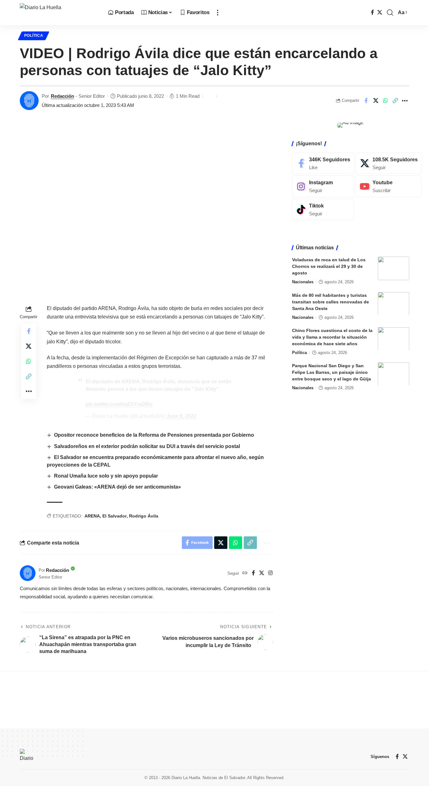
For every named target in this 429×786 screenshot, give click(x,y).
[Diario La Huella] (59, 12)
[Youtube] (388, 186)
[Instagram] (270, 573)
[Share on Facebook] (365, 101)
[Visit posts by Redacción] (29, 100)
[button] (217, 12)
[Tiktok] (323, 209)
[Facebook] (372, 12)
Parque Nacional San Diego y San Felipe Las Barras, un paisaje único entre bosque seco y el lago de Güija (331, 372)
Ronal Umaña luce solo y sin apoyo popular (106, 476)
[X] (380, 12)
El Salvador (114, 515)
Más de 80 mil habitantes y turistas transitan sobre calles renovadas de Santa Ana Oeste (330, 301)
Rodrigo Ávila (143, 515)
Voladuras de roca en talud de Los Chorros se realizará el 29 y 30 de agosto (329, 266)
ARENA (92, 515)
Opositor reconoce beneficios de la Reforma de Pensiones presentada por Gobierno (154, 435)
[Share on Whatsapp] (385, 101)
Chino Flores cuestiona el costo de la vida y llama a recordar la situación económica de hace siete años (332, 337)
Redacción (62, 96)
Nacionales (302, 282)
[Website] (245, 573)
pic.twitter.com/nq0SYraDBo (119, 404)
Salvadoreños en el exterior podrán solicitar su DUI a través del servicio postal (147, 446)
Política (33, 35)
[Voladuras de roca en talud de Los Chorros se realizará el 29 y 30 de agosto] (393, 268)
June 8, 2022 (181, 416)
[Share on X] (375, 101)
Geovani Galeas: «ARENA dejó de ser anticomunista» (117, 487)
